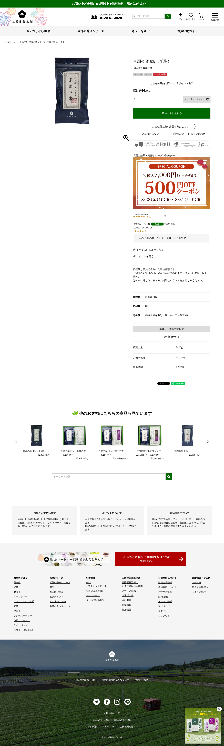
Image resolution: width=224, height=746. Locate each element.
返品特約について (151, 133)
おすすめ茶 (22, 42)
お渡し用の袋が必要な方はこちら (170, 126)
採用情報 (126, 609)
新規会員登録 (165, 582)
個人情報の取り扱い (86, 680)
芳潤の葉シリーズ (37, 42)
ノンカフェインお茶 (24, 601)
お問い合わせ (141, 680)
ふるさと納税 (199, 592)
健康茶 (17, 592)
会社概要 (126, 600)
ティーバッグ (20, 625)
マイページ (164, 606)
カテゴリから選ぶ (38, 31)
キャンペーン (93, 595)
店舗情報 (126, 605)
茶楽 (52, 587)
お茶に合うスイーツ (60, 606)
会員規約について (167, 587)
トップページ (9, 42)
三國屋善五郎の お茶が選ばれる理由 (132, 584)
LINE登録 (163, 597)
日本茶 (17, 582)
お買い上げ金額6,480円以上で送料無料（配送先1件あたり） (112, 3)
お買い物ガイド (187, 31)
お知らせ (196, 582)
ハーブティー (20, 597)
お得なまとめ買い (95, 591)
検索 (168, 16)
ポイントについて (112, 513)
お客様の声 (127, 595)
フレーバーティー (23, 616)
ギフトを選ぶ (141, 31)
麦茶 (16, 606)
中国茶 (17, 611)
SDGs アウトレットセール (96, 584)
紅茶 (16, 587)
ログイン (162, 611)
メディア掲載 (129, 591)
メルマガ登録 (165, 601)
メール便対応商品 (95, 600)
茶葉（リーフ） (22, 620)
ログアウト (164, 616)
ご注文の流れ (165, 592)
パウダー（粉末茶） (24, 630)
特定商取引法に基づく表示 (115, 680)
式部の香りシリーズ (91, 31)
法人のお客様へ (200, 587)
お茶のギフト (56, 597)
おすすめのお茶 (58, 601)
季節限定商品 (56, 592)
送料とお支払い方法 (45, 513)
